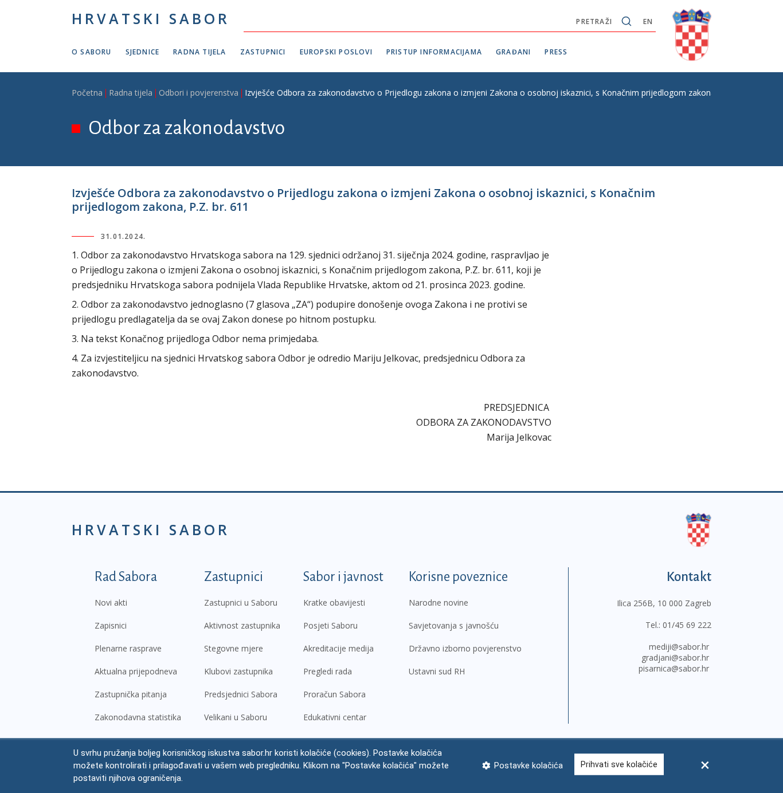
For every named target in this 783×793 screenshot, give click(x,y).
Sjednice (143, 52)
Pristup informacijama (434, 52)
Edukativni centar (334, 717)
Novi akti (111, 602)
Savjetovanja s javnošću (454, 625)
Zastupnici (263, 52)
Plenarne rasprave (128, 648)
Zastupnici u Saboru (240, 602)
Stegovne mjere (233, 648)
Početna (87, 92)
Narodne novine (438, 602)
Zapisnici (111, 625)
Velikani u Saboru (235, 717)
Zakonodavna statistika (138, 717)
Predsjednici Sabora (240, 694)
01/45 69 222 (687, 624)
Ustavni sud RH (437, 671)
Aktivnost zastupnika (242, 625)
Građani (513, 52)
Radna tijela (199, 52)
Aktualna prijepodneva (136, 671)
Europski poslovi (336, 52)
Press (556, 52)
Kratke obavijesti (334, 602)
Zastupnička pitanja (131, 694)
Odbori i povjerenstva (198, 92)
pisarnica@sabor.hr (674, 668)
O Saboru (92, 52)
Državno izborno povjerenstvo (465, 648)
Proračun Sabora (334, 694)
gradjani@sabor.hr (675, 657)
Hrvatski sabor (151, 18)
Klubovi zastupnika (238, 671)
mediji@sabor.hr (679, 646)
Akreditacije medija (338, 648)
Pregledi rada (327, 671)
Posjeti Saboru (330, 625)
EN (648, 21)
